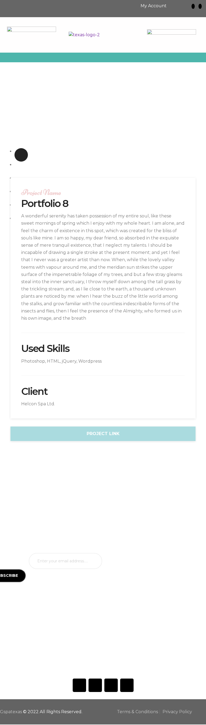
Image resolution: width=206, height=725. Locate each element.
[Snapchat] (200, 6)
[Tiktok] (95, 685)
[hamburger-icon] (197, 57)
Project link (103, 433)
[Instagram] (193, 6)
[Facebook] (79, 685)
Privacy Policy (177, 711)
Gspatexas (11, 711)
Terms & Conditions (137, 711)
